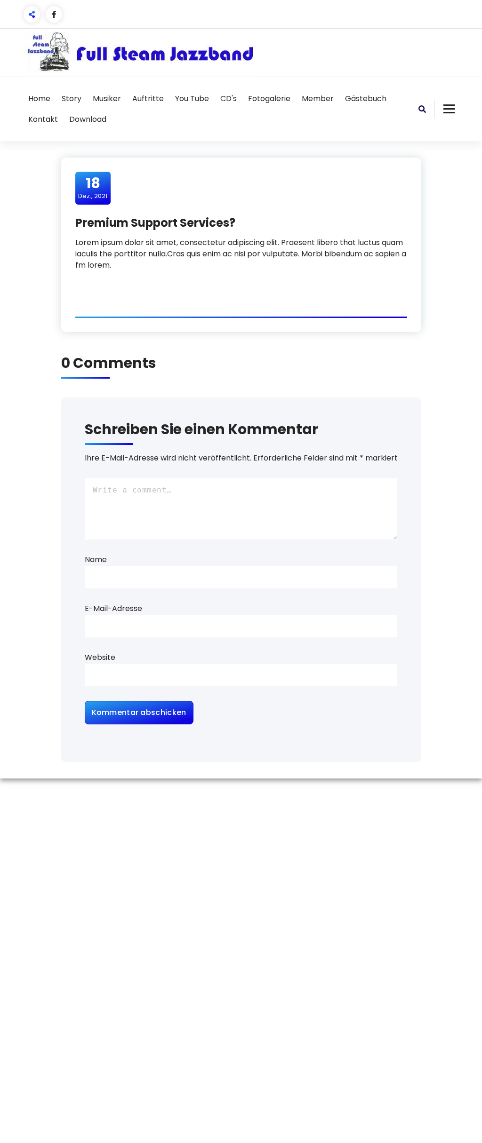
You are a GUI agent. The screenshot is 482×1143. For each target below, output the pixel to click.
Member (318, 98)
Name (96, 559)
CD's (228, 98)
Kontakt (43, 119)
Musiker (107, 98)
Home (39, 98)
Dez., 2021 (92, 187)
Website (100, 657)
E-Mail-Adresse (113, 608)
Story (71, 98)
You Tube (192, 98)
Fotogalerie (269, 98)
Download (87, 119)
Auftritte (148, 98)
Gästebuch (365, 98)
